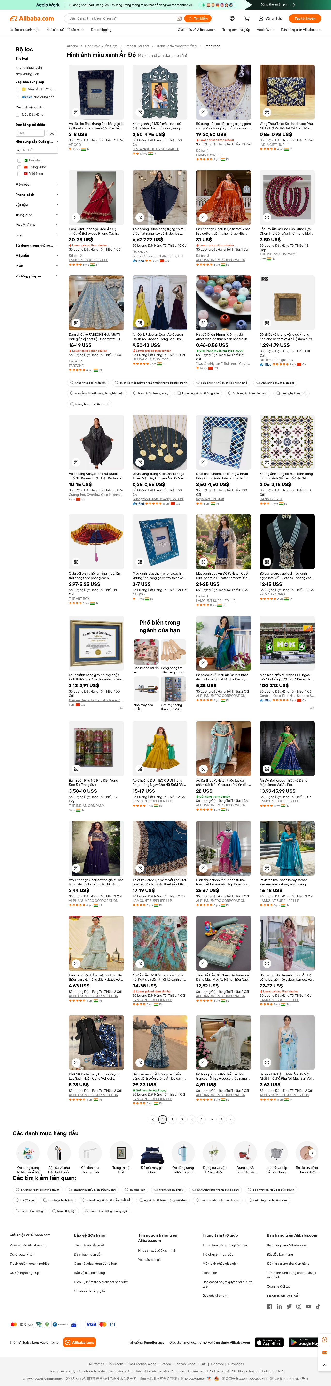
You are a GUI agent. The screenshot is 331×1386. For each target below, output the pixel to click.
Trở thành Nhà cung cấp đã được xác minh (291, 1275)
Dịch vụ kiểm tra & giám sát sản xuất (101, 1282)
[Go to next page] (230, 1119)
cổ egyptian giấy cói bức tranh (273, 1189)
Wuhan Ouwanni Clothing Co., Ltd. (158, 256)
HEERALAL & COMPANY (151, 359)
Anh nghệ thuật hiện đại (277, 382)
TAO (203, 1364)
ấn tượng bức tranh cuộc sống (218, 1189)
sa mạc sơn (137, 1189)
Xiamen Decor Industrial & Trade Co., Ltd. (96, 700)
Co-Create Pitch (22, 1254)
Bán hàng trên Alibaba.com (287, 1245)
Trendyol (217, 1364)
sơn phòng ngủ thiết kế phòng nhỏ (224, 382)
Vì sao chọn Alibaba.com (28, 1245)
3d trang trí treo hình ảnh (250, 393)
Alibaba (72, 46)
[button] (179, 18)
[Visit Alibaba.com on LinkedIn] (279, 1306)
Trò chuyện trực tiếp (218, 1254)
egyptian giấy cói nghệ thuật (40, 1189)
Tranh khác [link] (212, 46)
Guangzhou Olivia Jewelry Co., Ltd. (158, 499)
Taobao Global (185, 1364)
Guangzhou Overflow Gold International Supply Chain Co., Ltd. (96, 495)
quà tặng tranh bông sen (270, 1200)
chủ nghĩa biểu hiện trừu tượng (94, 1189)
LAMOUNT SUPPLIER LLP (88, 260)
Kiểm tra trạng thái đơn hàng (288, 1263)
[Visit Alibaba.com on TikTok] (318, 1306)
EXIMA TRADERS (208, 155)
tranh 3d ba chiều (171, 1189)
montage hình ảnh (60, 1200)
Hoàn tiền (210, 1273)
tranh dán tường (32, 1211)
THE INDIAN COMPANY (277, 254)
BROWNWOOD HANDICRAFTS (156, 149)
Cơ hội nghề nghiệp (24, 1273)
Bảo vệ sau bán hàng (89, 1273)
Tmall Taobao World (141, 1364)
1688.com (115, 1364)
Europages (236, 1364)
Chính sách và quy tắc (90, 1291)
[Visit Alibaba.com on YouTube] (308, 1306)
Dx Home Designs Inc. (276, 360)
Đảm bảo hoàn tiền (88, 1254)
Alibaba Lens (29, 1342)
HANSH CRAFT (271, 499)
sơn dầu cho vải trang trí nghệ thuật (99, 393)
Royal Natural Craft (210, 499)
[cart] (248, 19)
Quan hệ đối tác (279, 1286)
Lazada (165, 1364)
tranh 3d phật (66, 1211)
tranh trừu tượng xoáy (153, 393)
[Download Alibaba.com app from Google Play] (305, 1342)
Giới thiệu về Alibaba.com (30, 1235)
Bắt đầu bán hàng (280, 1254)
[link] (324, 1340)
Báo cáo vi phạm (215, 1295)
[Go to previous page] (153, 1119)
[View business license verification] (209, 1378)
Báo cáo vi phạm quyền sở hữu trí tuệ (227, 1284)
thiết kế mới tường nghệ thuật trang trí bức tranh (153, 382)
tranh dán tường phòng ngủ (108, 1211)
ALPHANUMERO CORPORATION (220, 260)
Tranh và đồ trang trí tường (177, 46)
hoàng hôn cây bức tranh (92, 404)
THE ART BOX (79, 599)
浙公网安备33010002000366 (244, 1379)
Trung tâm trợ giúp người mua (225, 1245)
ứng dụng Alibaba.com (231, 1342)
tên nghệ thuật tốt (294, 393)
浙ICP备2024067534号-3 (289, 1379)
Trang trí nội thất (137, 46)
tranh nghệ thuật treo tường (220, 1200)
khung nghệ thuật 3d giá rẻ (200, 393)
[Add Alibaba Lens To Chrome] (79, 1342)
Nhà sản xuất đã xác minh (157, 1250)
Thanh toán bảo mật (89, 1245)
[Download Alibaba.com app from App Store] (269, 1342)
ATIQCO (75, 145)
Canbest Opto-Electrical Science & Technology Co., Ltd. (287, 696)
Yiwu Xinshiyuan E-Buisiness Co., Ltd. (223, 364)
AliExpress (96, 1364)
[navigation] (37, 583)
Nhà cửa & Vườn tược (101, 46)
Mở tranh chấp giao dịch (221, 1263)
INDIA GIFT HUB (272, 145)
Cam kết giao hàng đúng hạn (95, 1263)
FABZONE (76, 365)
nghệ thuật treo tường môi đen (165, 1200)
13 (220, 1119)
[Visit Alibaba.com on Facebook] (270, 1306)
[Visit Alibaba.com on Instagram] (299, 1306)
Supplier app (154, 1342)
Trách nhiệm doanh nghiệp (30, 1263)
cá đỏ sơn (27, 1200)
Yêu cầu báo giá (149, 1260)
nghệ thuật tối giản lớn (90, 382)
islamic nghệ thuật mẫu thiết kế (108, 1200)
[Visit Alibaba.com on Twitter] (289, 1306)
